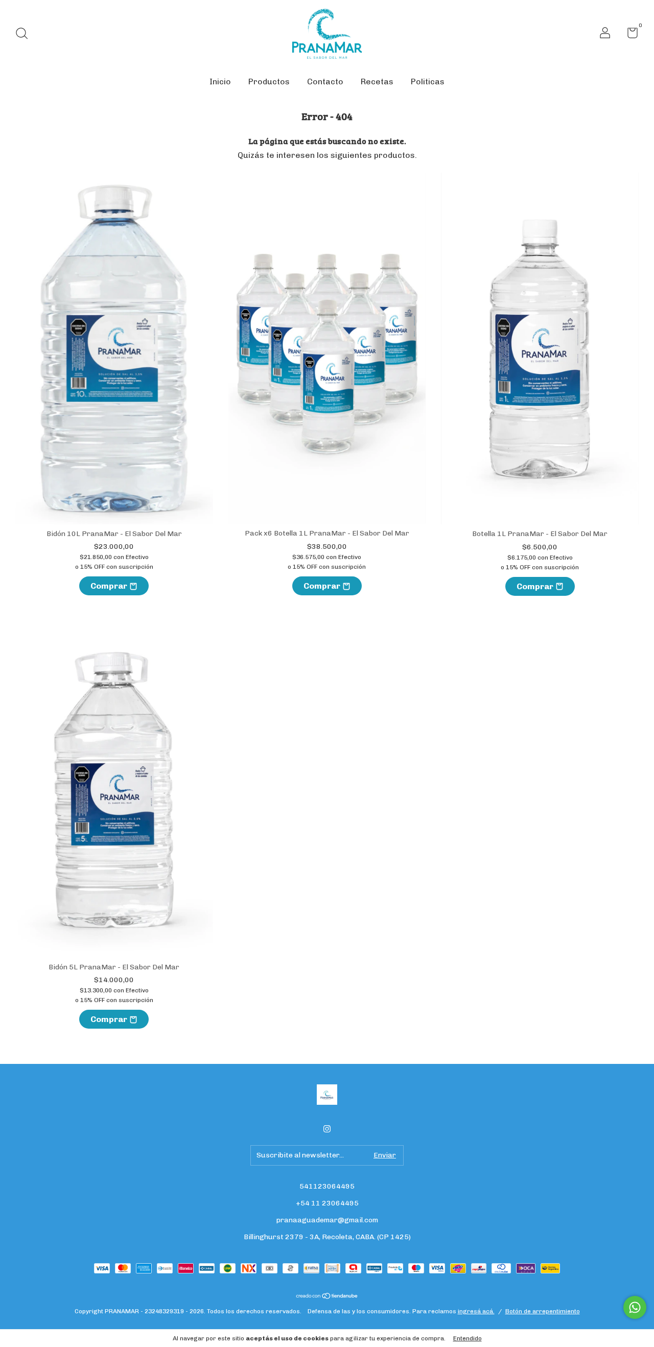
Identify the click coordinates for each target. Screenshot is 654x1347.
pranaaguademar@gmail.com (327, 1220)
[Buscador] (25, 34)
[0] (629, 35)
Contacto (325, 81)
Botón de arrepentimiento (542, 1311)
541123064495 (327, 1186)
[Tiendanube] (327, 1297)
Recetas (377, 81)
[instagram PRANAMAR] (327, 1129)
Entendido (467, 1338)
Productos (269, 81)
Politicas (428, 81)
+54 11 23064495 (327, 1203)
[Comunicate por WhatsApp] (634, 1307)
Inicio (220, 81)
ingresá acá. (476, 1311)
